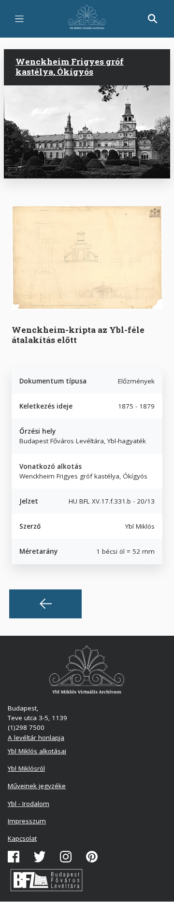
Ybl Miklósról (26, 768)
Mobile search (152, 18)
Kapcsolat (22, 838)
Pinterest (92, 856)
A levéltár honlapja (36, 737)
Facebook (13, 856)
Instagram (66, 856)
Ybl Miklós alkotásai (37, 751)
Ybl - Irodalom (28, 803)
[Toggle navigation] (19, 19)
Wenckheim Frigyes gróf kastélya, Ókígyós (69, 66)
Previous (45, 603)
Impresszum (27, 821)
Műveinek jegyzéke (37, 785)
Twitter (39, 856)
